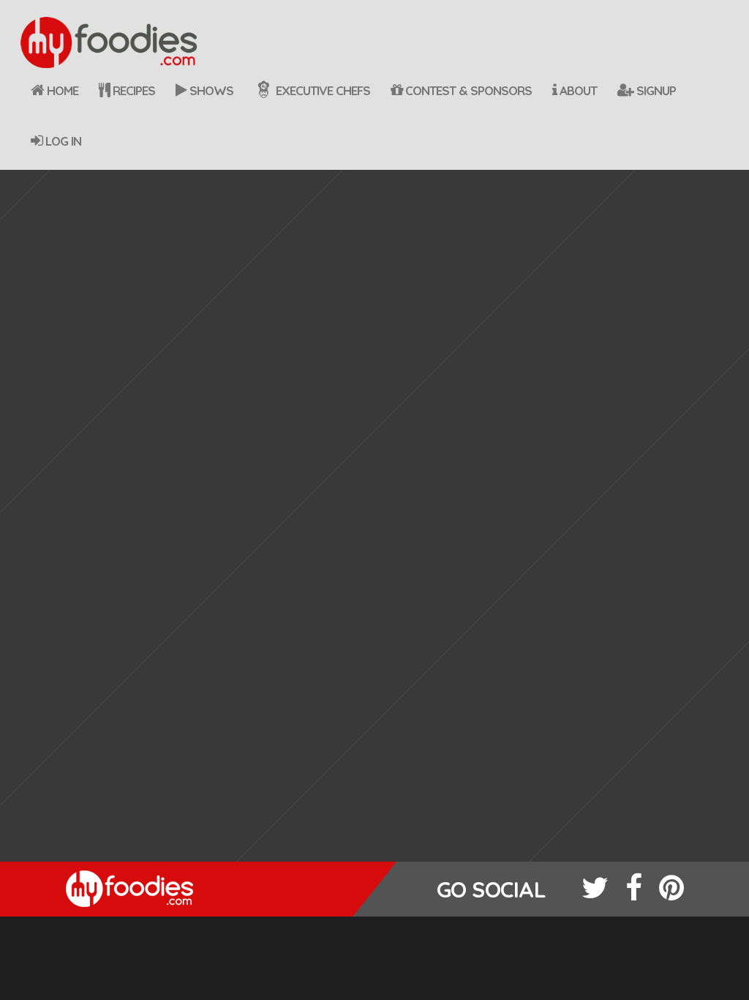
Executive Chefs (321, 90)
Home (61, 90)
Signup (654, 90)
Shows (210, 90)
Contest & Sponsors (467, 90)
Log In (61, 141)
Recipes (132, 90)
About (577, 90)
